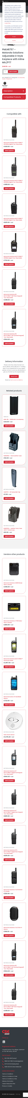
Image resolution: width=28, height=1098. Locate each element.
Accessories (21, 77)
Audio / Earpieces (7, 79)
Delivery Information (7, 1081)
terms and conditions (17, 380)
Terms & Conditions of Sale (9, 1076)
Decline (14, 40)
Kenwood (6, 416)
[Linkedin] (3, 1041)
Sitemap (18, 1094)
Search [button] (3, 1)
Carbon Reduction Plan (8, 1083)
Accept (14, 36)
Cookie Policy (7, 23)
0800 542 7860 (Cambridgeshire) (13, 1061)
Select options (9, 150)
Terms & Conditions (7, 1074)
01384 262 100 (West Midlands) (12, 1067)
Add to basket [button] (9, 304)
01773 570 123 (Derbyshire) (11, 1064)
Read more (14, 376)
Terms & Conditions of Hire (9, 1079)
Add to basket (13, 71)
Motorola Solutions (9, 140)
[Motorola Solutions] (5, 84)
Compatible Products (12, 97)
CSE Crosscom (5, 1032)
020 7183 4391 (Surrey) (10, 1058)
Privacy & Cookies (7, 1086)
